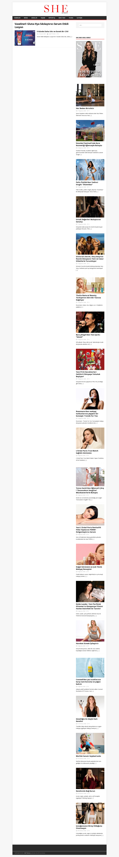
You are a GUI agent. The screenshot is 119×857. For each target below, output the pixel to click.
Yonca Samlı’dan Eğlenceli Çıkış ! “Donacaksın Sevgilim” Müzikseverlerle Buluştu (90, 490)
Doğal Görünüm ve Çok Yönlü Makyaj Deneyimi (89, 568)
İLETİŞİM (79, 18)
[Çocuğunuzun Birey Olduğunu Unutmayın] (90, 823)
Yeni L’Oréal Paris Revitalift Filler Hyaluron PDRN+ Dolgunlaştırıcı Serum (88, 529)
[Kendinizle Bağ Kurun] (90, 788)
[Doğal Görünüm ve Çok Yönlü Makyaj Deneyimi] (90, 564)
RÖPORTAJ (52, 18)
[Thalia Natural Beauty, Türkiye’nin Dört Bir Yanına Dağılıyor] (90, 292)
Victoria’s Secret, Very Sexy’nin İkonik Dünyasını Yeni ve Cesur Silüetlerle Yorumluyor (90, 258)
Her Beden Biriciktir (85, 108)
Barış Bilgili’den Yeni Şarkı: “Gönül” (88, 336)
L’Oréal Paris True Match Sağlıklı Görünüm (87, 452)
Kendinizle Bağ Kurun (85, 791)
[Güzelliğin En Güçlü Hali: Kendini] (90, 716)
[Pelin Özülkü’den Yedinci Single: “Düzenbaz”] (90, 179)
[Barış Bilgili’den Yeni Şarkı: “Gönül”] (90, 332)
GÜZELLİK (34, 18)
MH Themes (27, 853)
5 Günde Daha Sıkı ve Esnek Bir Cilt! (52, 31)
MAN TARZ (62, 18)
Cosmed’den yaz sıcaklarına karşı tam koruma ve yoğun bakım (88, 681)
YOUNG (71, 18)
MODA (26, 18)
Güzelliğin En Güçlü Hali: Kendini (87, 720)
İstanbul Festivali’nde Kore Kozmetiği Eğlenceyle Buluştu (89, 144)
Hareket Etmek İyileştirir (87, 643)
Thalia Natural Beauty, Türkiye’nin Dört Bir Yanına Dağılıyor (88, 297)
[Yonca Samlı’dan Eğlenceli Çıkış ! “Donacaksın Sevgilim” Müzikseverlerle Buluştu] (90, 485)
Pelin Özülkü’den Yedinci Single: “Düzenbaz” (87, 183)
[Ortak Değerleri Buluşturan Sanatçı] (90, 216)
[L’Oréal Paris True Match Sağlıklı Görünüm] (90, 448)
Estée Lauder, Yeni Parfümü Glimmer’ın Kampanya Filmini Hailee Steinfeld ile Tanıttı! (89, 606)
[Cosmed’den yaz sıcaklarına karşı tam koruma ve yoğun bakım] (90, 676)
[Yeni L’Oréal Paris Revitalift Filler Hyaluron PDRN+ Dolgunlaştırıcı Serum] (90, 524)
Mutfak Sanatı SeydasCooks (88, 756)
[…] (71, 36)
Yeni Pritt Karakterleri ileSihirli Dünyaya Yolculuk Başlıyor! (88, 374)
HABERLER (17, 18)
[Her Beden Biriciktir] (90, 105)
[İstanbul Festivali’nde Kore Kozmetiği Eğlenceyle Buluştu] (90, 140)
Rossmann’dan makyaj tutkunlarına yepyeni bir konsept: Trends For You (87, 413)
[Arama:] (90, 25)
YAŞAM (43, 18)
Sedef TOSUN (52, 34)
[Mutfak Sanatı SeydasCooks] (90, 753)
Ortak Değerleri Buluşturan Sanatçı (88, 220)
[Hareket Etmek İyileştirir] (90, 640)
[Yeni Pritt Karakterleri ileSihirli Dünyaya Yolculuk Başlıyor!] (90, 369)
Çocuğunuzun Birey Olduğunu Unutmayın (89, 827)
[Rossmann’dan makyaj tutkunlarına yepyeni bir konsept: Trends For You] (90, 408)
